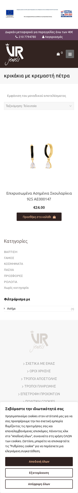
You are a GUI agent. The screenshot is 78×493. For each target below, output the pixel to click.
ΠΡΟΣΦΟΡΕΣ (13, 276)
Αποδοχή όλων (39, 461)
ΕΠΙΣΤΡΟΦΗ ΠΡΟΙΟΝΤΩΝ (40, 394)
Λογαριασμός (54, 37)
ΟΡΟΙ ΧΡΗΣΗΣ (40, 371)
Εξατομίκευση (39, 472)
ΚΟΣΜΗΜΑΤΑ (13, 263)
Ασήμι (11, 308)
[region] (39, 447)
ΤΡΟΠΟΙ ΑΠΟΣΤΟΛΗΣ (40, 379)
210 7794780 (27, 37)
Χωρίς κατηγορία (16, 287)
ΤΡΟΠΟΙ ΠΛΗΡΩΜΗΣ (40, 386)
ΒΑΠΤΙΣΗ (10, 252)
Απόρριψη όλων (39, 484)
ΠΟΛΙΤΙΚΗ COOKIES (40, 401)
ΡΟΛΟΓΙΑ (10, 282)
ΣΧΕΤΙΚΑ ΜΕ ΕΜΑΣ (40, 363)
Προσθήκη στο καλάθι (37, 217)
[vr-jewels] (14, 53)
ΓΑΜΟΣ (9, 258)
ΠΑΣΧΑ (9, 269)
